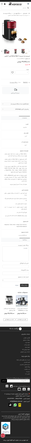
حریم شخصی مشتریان (25, 364)
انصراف (16, 285)
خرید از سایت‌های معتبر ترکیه (23, 360)
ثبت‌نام (4, 381)
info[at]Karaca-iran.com (16, 401)
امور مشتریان (27, 362)
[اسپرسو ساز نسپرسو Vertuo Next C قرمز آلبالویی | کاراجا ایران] (15, 32)
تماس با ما (27, 374)
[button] (2, 3)
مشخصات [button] (24, 118)
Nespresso (25, 82)
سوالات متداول (26, 340)
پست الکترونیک (25, 270)
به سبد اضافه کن (21, 319)
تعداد (27, 69)
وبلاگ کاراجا (27, 367)
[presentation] (29, 51)
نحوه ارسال (27, 347)
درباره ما (28, 371)
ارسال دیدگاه (24, 285)
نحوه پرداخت (27, 345)
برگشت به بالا (14, 329)
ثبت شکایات (27, 369)
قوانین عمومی (26, 338)
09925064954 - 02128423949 (14, 398)
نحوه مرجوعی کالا (26, 349)
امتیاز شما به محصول (23, 277)
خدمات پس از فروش (25, 352)
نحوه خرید (27, 342)
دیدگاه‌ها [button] (25, 240)
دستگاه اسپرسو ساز (14, 82)
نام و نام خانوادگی (24, 263)
